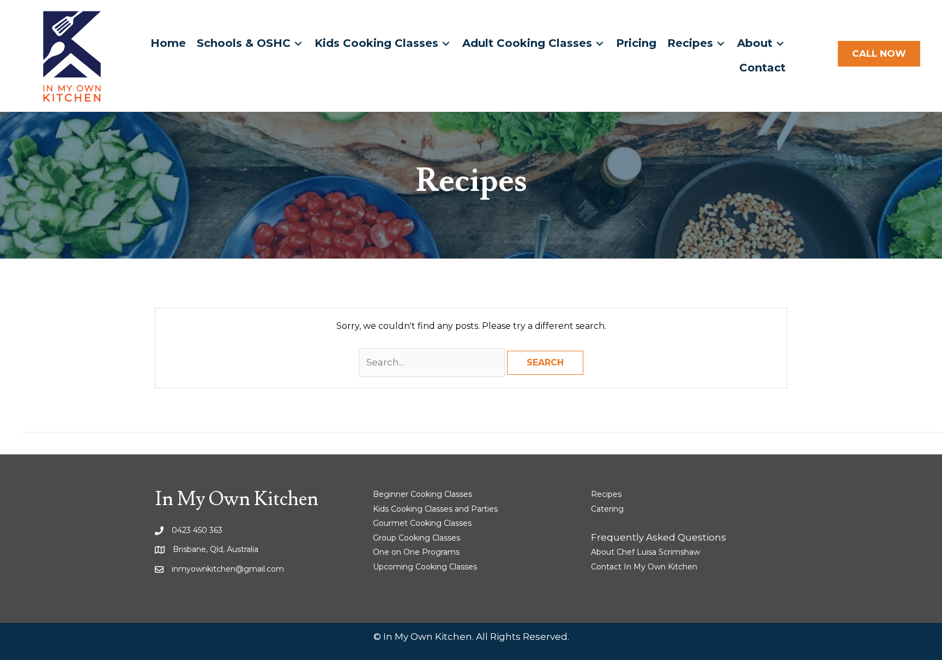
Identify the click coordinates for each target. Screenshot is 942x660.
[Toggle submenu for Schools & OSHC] (298, 43)
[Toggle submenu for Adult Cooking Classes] (599, 43)
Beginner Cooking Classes (422, 494)
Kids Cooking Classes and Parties (435, 509)
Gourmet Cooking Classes (422, 523)
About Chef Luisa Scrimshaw (645, 552)
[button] (879, 54)
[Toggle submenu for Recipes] (720, 43)
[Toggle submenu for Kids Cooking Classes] (445, 43)
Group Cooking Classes (416, 538)
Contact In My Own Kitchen (644, 567)
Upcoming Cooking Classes (425, 567)
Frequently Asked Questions (658, 537)
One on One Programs (416, 552)
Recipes (606, 494)
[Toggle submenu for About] (780, 43)
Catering (607, 509)
